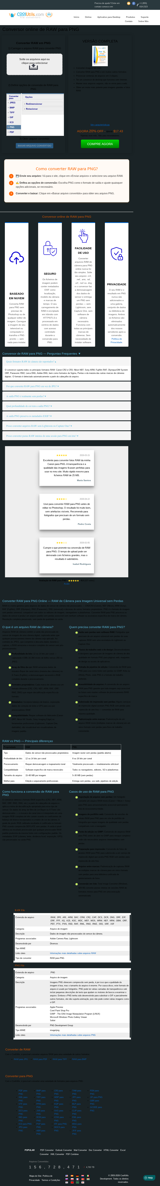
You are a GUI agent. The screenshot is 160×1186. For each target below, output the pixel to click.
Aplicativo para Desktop (108, 17)
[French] (78, 1179)
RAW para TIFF (60, 1059)
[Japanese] (83, 1182)
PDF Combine (72, 1154)
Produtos (130, 17)
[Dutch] (83, 1176)
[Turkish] (83, 1179)
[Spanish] (73, 1176)
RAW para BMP (79, 1059)
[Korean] (67, 1182)
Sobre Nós (143, 21)
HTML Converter (111, 1150)
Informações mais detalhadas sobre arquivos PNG (73, 1035)
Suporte (144, 17)
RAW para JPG (21, 1059)
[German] (78, 1176)
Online (88, 17)
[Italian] (89, 1176)
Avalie (67, 584)
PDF (12, 132)
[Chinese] (73, 1182)
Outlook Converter (63, 1150)
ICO (12, 122)
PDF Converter (47, 1150)
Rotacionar (32, 109)
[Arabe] (78, 1182)
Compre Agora (100, 144)
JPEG (12, 102)
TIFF (12, 112)
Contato (128, 21)
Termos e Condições (51, 1180)
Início (76, 17)
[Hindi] (89, 1179)
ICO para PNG (25, 1124)
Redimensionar (34, 104)
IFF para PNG (60, 1124)
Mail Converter (80, 1150)
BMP (12, 107)
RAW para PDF (40, 1059)
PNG (12, 127)
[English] (67, 1176)
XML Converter (57, 1154)
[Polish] (73, 1179)
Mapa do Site (35, 1176)
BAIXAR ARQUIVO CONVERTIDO (34, 145)
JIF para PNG (96, 1097)
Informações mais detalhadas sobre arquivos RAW (73, 953)
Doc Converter (95, 1150)
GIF (11, 117)
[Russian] (67, 1179)
